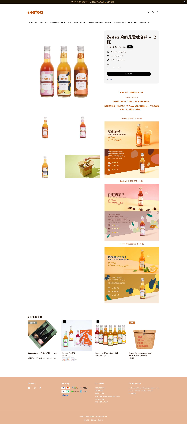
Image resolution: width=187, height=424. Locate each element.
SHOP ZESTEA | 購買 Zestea (49, 22)
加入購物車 (129, 74)
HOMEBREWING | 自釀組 (69, 22)
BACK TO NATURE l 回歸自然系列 (91, 22)
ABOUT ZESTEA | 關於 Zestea (137, 22)
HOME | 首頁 (33, 22)
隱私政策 (93, 420)
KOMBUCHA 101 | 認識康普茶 (114, 22)
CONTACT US (99, 399)
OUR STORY (99, 391)
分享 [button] (111, 79)
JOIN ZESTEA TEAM (101, 402)
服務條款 (87, 420)
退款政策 (100, 420)
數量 (108, 64)
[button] (148, 12)
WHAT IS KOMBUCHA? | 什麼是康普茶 (107, 396)
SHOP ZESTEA (99, 393)
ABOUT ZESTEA (100, 388)
